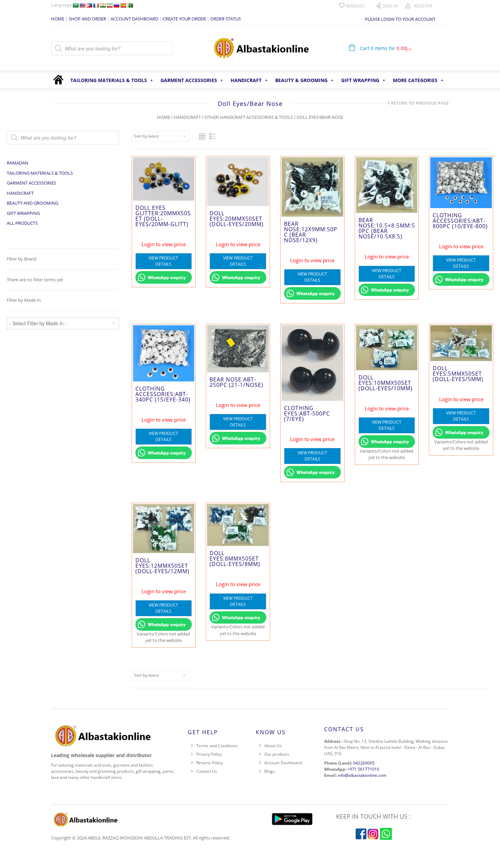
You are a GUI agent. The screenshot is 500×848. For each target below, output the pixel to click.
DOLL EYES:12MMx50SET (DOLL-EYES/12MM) (162, 565)
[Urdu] (130, 5)
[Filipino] (89, 5)
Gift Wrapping (360, 80)
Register (423, 6)
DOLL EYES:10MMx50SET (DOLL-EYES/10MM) (386, 383)
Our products (276, 754)
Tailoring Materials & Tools (108, 80)
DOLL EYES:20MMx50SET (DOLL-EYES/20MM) (237, 218)
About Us (273, 746)
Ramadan (17, 163)
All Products (22, 223)
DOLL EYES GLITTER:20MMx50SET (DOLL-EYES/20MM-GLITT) (163, 216)
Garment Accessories (189, 80)
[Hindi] (103, 5)
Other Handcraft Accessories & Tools (248, 117)
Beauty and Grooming (32, 203)
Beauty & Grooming (301, 80)
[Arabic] (75, 5)
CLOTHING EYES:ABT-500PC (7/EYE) (307, 413)
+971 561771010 (363, 769)
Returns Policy (209, 763)
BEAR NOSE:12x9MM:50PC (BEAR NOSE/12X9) (310, 232)
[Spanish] (123, 5)
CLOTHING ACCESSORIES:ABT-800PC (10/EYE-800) (460, 220)
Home (163, 117)
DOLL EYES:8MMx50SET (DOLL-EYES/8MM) (235, 558)
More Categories (415, 80)
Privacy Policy (209, 754)
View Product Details (163, 261)
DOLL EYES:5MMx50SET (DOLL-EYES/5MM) (458, 373)
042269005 (363, 763)
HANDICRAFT (246, 80)
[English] (82, 5)
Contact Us (206, 771)
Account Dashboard (283, 763)
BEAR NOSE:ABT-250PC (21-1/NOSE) (236, 382)
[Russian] (116, 5)
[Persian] (109, 5)
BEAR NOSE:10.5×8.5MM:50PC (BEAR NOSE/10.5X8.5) (387, 228)
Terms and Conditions (217, 746)
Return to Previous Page (420, 103)
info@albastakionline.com (362, 775)
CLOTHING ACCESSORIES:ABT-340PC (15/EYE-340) (162, 394)
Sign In (390, 6)
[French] (96, 5)
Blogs (269, 771)
